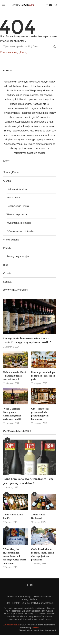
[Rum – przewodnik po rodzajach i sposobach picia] (43, 359)
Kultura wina (13, 197)
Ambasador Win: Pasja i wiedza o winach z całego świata (30, 598)
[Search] (55, 5)
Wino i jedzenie (11, 239)
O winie (7, 180)
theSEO (35, 627)
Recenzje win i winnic (18, 206)
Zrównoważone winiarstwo (21, 231)
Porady (7, 248)
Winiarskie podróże (17, 214)
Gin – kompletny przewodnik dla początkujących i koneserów (40, 413)
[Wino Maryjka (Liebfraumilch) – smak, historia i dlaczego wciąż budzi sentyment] (15, 536)
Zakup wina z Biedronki (38, 516)
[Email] (50, 5)
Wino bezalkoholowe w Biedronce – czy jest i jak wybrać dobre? (28, 481)
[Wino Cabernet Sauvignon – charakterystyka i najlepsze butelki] (15, 396)
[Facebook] (47, 5)
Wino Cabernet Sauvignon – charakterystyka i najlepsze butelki (12, 413)
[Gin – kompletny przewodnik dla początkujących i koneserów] (43, 396)
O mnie (7, 273)
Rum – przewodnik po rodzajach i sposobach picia (43, 376)
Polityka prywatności (42, 603)
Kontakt (7, 281)
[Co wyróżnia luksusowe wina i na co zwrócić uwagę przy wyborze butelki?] (29, 316)
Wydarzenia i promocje (19, 222)
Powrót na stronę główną (13, 52)
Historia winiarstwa (17, 189)
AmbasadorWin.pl (26, 90)
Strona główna (11, 172)
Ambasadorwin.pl (11, 625)
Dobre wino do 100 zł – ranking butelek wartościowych (14, 376)
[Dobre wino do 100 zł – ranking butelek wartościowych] (15, 359)
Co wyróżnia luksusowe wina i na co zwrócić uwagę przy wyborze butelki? (27, 340)
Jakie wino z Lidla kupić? (13, 516)
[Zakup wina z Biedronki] (43, 502)
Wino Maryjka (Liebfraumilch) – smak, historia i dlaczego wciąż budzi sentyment (14, 556)
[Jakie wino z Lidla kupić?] (15, 502)
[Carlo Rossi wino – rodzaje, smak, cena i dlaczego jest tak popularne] (43, 536)
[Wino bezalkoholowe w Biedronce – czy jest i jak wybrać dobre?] (29, 457)
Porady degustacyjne (18, 256)
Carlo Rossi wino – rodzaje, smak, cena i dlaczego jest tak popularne (42, 554)
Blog (5, 264)
